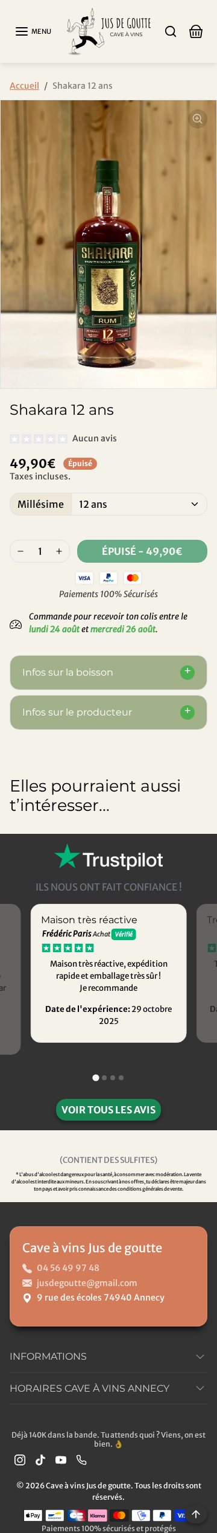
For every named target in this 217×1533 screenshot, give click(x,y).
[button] (32, 31)
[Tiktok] (40, 1459)
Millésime (40, 504)
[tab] (95, 1077)
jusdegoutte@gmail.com (87, 1283)
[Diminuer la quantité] (20, 551)
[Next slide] (195, 843)
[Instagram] (20, 1459)
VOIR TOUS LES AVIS (108, 1110)
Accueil (24, 85)
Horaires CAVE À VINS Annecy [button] (89, 1388)
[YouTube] (61, 1459)
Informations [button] (48, 1356)
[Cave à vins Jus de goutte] (108, 30)
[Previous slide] (21, 843)
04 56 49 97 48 (68, 1268)
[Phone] (81, 1459)
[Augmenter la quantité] (59, 551)
